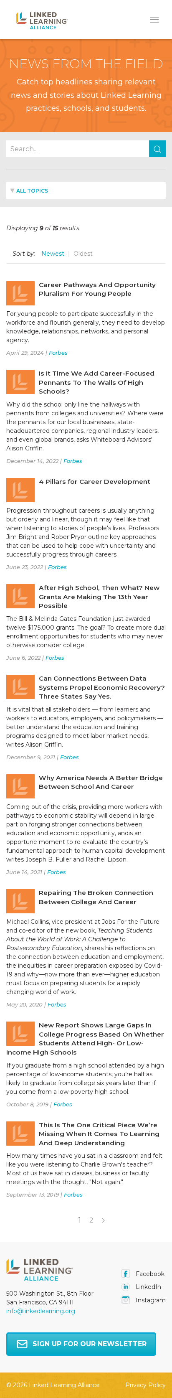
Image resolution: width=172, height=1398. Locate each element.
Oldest (83, 253)
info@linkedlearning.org (40, 1311)
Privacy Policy (145, 1385)
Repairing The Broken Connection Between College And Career (96, 897)
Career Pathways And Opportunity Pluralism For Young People (97, 289)
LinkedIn (147, 1287)
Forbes (58, 352)
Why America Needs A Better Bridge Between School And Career (101, 782)
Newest (52, 253)
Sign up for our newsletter (90, 1344)
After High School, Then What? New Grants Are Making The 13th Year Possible (99, 597)
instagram (150, 1300)
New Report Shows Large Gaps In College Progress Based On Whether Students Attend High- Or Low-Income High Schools (85, 1038)
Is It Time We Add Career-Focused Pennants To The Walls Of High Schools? (96, 382)
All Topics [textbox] (32, 191)
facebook (149, 1274)
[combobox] (86, 190)
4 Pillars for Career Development (94, 481)
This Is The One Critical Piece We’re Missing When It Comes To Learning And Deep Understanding (99, 1134)
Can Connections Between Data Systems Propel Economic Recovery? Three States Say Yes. (102, 687)
